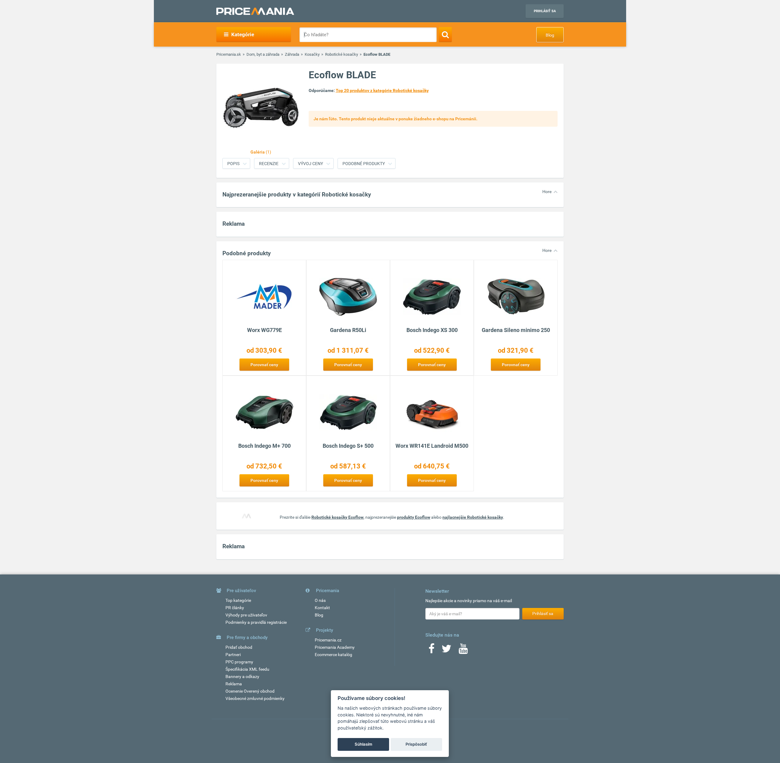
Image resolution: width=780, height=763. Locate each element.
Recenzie (268, 163)
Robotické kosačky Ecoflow (337, 517)
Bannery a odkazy (242, 676)
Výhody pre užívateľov (246, 615)
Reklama (233, 683)
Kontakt (322, 607)
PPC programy (239, 661)
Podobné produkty (363, 163)
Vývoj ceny (310, 163)
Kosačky (312, 54)
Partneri (233, 654)
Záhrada (292, 54)
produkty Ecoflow (413, 517)
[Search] (445, 34)
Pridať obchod (238, 647)
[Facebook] (431, 650)
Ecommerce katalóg (333, 654)
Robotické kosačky (341, 54)
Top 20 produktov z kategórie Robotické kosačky (382, 90)
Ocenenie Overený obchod (250, 691)
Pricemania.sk (228, 54)
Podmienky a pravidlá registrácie (256, 622)
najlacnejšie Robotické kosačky (472, 517)
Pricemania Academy (335, 647)
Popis (233, 163)
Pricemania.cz (328, 640)
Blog (550, 35)
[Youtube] (463, 650)
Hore (546, 191)
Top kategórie (238, 600)
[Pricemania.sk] (255, 11)
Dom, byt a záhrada (262, 54)
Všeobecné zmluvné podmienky (255, 698)
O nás (320, 600)
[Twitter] (446, 650)
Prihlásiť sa (545, 11)
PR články (234, 607)
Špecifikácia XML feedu (247, 669)
